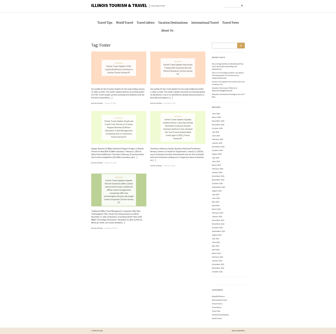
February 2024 (217, 169)
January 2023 (217, 216)
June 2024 (216, 161)
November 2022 (218, 224)
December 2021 (218, 264)
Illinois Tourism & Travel (119, 5)
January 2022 (217, 260)
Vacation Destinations (173, 22)
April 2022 (216, 249)
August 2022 (217, 235)
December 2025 (218, 121)
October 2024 (217, 150)
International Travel (205, 22)
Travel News (230, 22)
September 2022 (218, 231)
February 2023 (217, 213)
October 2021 (217, 271)
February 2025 (217, 139)
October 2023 (217, 183)
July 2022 (215, 238)
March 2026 (216, 117)
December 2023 (218, 176)
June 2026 (216, 113)
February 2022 (217, 257)
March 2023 (216, 209)
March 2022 (216, 253)
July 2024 (215, 157)
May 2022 (215, 246)
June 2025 (216, 135)
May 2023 (215, 202)
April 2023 (216, 205)
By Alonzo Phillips (97, 103)
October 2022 (217, 227)
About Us (167, 30)
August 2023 (217, 191)
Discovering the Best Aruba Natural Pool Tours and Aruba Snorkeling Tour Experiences (227, 66)
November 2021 (218, 268)
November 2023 (218, 180)
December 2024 (218, 146)
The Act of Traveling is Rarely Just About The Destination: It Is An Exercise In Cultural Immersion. (227, 75)
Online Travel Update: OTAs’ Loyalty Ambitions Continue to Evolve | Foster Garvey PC (119, 69)
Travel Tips (104, 22)
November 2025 (218, 124)
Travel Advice (146, 22)
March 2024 (216, 165)
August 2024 (217, 154)
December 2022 (218, 220)
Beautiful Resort (218, 296)
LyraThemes (241, 331)
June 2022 (216, 242)
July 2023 (215, 194)
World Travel (124, 22)
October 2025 (217, 128)
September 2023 (218, 187)
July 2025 (215, 132)
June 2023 (216, 198)
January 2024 (217, 172)
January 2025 (217, 143)
